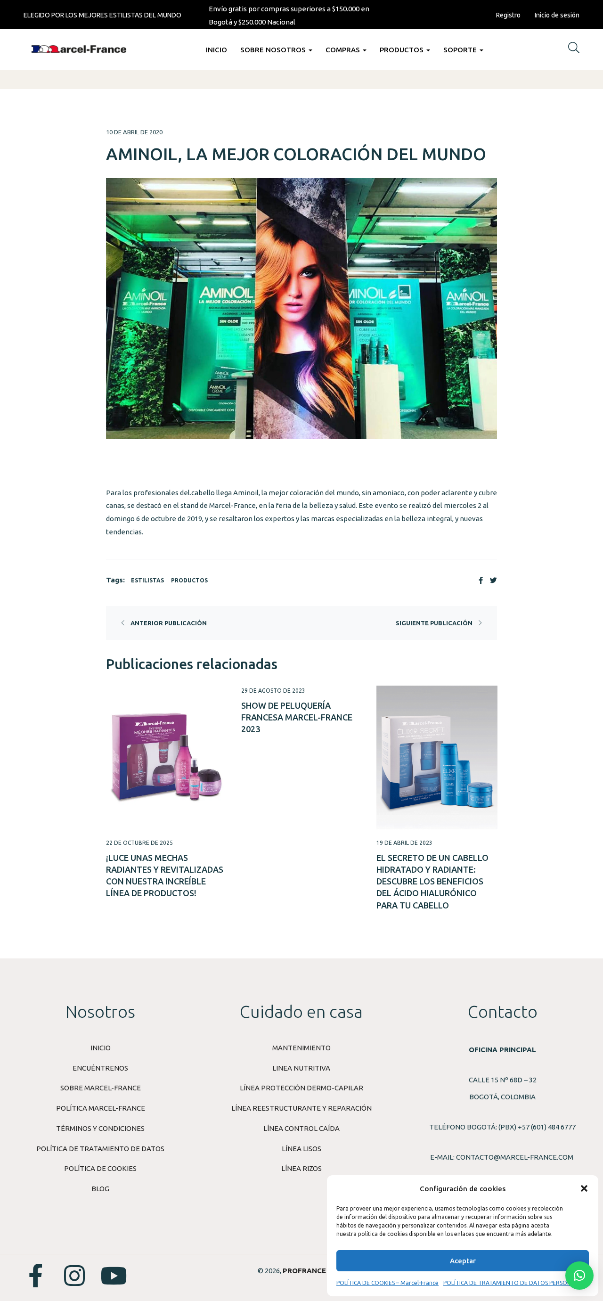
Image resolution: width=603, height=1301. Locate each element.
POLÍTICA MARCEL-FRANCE (100, 1108)
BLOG (100, 1189)
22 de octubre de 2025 (139, 843)
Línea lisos (301, 1149)
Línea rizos (301, 1168)
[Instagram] (74, 1275)
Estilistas (147, 580)
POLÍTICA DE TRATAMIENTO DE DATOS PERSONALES (513, 1283)
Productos (402, 50)
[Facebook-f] (35, 1275)
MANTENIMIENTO (301, 1048)
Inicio (216, 50)
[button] (584, 1188)
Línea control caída (301, 1128)
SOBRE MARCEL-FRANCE (100, 1088)
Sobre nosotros (274, 50)
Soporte (461, 50)
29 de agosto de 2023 (273, 690)
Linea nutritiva (301, 1068)
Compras (344, 50)
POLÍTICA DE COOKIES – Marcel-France (387, 1283)
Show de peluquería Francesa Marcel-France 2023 (296, 717)
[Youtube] (113, 1275)
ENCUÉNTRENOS (100, 1068)
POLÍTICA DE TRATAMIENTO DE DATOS (100, 1149)
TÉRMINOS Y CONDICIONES (100, 1128)
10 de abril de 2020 (134, 132)
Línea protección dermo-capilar (301, 1088)
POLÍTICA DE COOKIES (100, 1168)
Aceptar (463, 1261)
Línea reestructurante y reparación (301, 1108)
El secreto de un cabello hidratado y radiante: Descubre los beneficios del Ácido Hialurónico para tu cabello (432, 881)
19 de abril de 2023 (404, 843)
